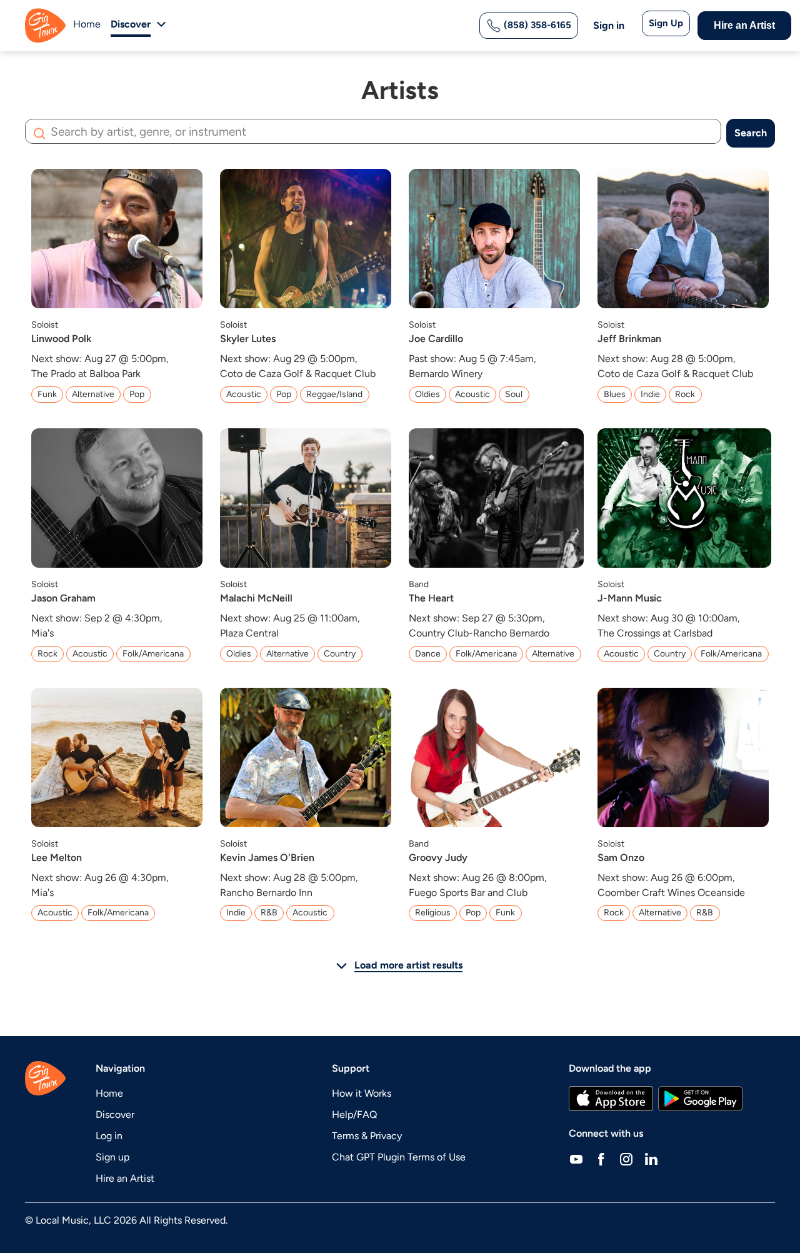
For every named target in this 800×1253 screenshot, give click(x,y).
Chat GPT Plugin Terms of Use (399, 1157)
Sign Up (666, 23)
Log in (109, 1136)
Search (750, 133)
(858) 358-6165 (536, 25)
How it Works (361, 1093)
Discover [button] (131, 24)
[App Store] (611, 1098)
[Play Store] (701, 1098)
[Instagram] (626, 1158)
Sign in (608, 25)
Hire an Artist (744, 25)
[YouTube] (576, 1158)
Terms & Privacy (367, 1136)
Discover (115, 1114)
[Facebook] (601, 1158)
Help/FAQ (354, 1114)
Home (87, 24)
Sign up (112, 1157)
